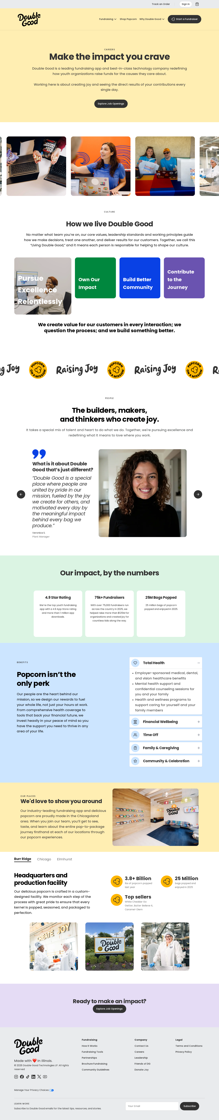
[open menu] (115, 19)
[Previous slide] (21, 494)
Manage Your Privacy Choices (31, 1090)
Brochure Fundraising (94, 1063)
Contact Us (141, 1046)
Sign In (186, 4)
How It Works (89, 1046)
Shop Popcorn (128, 19)
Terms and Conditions (188, 1046)
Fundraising (106, 19)
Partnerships (89, 1058)
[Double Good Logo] (29, 19)
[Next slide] (198, 494)
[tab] (43, 286)
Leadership (141, 1058)
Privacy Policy (183, 1052)
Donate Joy (142, 1069)
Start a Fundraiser (187, 19)
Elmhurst (64, 860)
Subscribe (190, 1106)
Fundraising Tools (92, 1052)
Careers (139, 1052)
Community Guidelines (95, 1069)
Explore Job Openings (111, 103)
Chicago (44, 860)
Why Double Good (150, 19)
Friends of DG (142, 1063)
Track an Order (161, 4)
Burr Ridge (22, 859)
